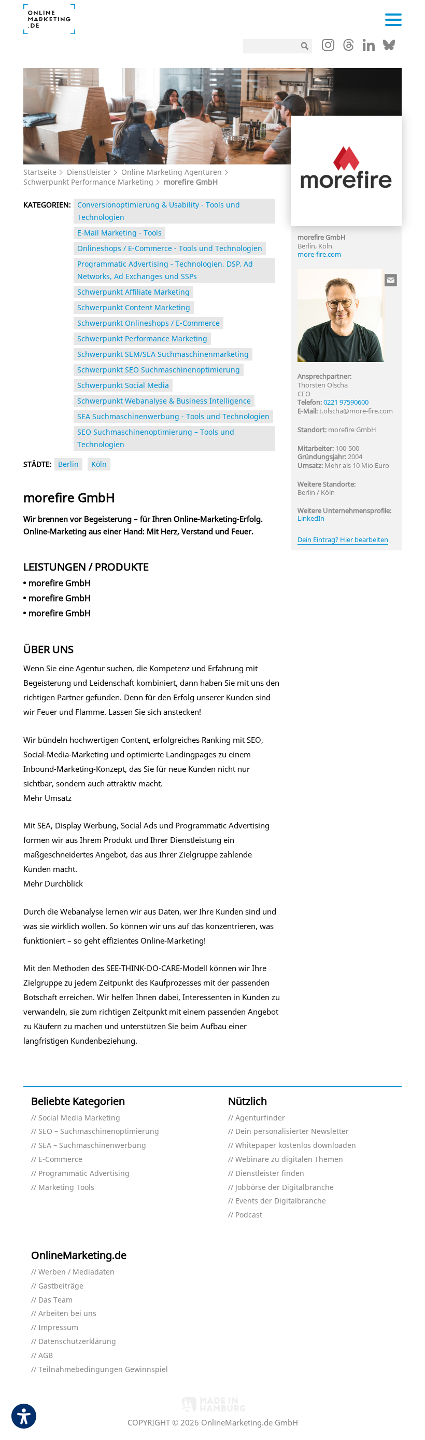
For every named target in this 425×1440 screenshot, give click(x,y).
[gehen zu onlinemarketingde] (328, 47)
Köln (99, 464)
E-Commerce (60, 1159)
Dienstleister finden (269, 1173)
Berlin (68, 464)
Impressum (58, 1327)
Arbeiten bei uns (67, 1313)
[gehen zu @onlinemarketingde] (349, 47)
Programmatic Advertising (84, 1173)
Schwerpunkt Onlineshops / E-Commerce (148, 323)
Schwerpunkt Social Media (123, 385)
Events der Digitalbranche (280, 1201)
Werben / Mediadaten (76, 1272)
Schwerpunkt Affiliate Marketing (133, 292)
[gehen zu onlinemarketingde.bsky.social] (389, 47)
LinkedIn (311, 518)
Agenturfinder (260, 1118)
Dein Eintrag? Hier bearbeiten (343, 539)
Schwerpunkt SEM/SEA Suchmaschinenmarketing (163, 354)
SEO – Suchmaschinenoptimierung (98, 1131)
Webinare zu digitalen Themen (289, 1159)
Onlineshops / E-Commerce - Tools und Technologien (169, 248)
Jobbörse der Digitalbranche (284, 1187)
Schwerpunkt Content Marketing (133, 307)
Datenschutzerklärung (77, 1341)
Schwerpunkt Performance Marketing (88, 182)
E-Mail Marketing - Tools (119, 233)
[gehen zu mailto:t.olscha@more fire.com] (391, 280)
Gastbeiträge (60, 1286)
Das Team (55, 1300)
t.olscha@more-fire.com (356, 411)
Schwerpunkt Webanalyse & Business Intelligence (164, 401)
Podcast (248, 1215)
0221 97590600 (346, 402)
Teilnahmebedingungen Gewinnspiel (103, 1369)
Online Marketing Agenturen (171, 172)
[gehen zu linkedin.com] (369, 47)
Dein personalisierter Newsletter (292, 1131)
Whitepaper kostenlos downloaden (295, 1145)
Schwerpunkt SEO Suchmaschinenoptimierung (158, 370)
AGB (45, 1355)
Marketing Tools (66, 1187)
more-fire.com (319, 254)
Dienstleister (89, 172)
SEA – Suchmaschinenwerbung (92, 1145)
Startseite (39, 172)
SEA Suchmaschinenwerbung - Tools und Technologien (173, 416)
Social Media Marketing (79, 1118)
